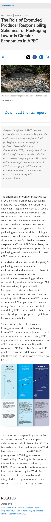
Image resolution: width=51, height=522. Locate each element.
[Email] (3, 57)
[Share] (35, 57)
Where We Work (8, 5)
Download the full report (25, 113)
